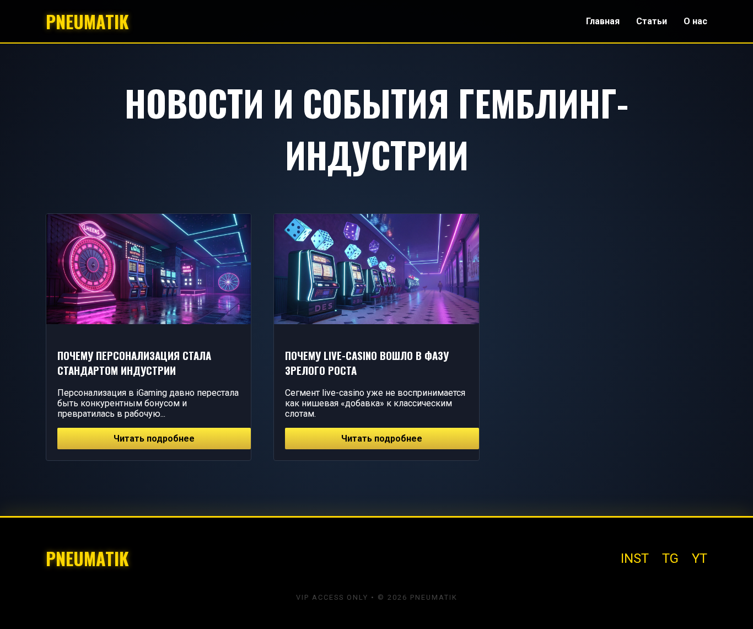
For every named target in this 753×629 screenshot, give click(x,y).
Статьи (651, 21)
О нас (695, 21)
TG (670, 558)
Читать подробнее (154, 438)
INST (635, 558)
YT (699, 558)
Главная (603, 21)
